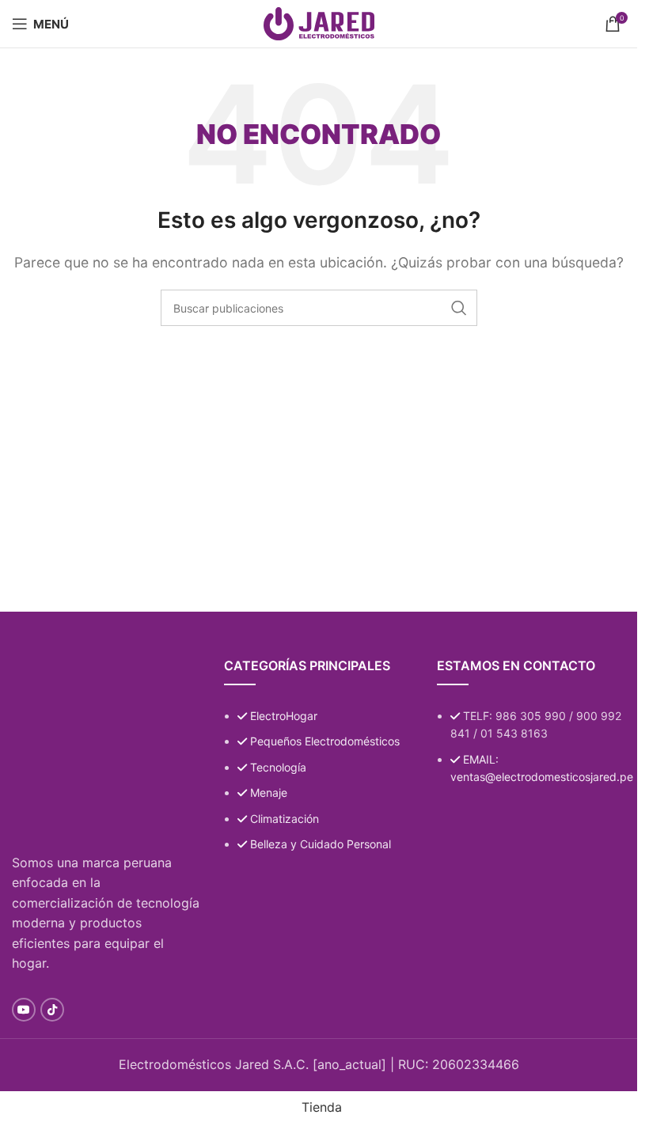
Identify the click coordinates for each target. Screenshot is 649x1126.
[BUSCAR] (459, 308)
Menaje (268, 792)
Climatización (284, 818)
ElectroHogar (283, 715)
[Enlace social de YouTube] (24, 1010)
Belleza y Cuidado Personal (320, 844)
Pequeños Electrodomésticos (325, 741)
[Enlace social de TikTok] (52, 1010)
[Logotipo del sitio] (319, 22)
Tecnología (278, 767)
